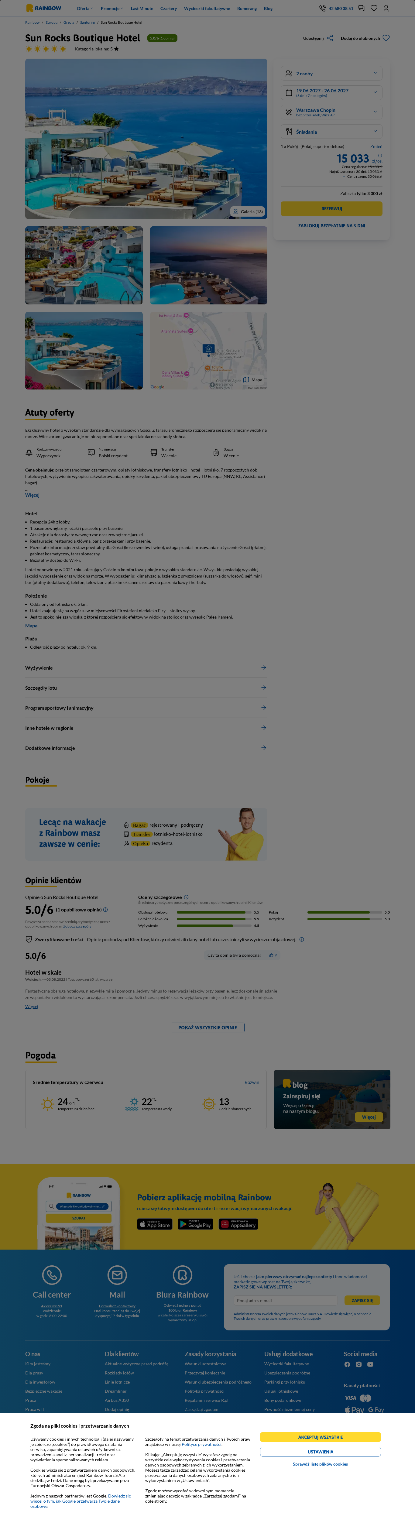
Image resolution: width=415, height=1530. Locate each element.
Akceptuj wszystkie (323, 1438)
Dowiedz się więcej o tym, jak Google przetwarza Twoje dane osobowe (80, 1501)
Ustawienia (331, 1452)
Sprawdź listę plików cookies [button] (320, 1464)
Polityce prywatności (201, 1444)
